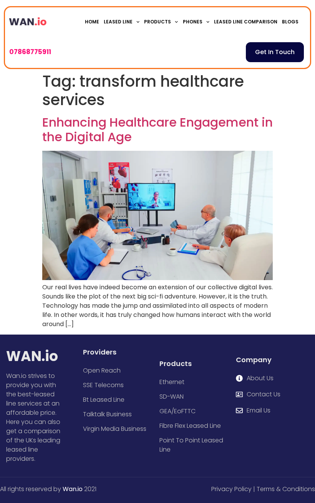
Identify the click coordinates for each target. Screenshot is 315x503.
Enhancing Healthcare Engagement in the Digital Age (157, 129)
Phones (192, 21)
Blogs (290, 21)
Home (92, 21)
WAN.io (32, 356)
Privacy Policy (231, 489)
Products (157, 21)
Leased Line (118, 21)
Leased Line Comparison (245, 21)
